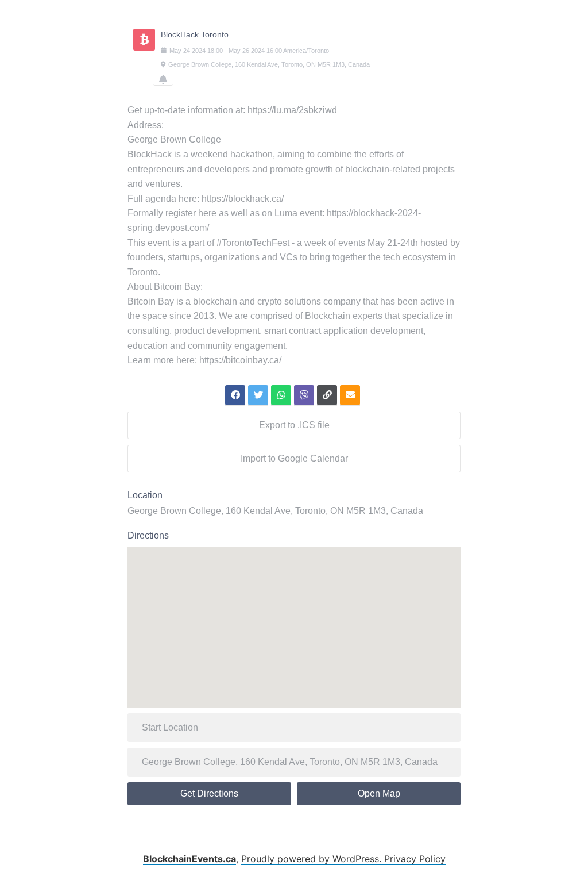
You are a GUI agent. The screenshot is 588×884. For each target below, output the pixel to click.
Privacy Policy (415, 858)
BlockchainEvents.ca (189, 858)
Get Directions (209, 793)
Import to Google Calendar (294, 458)
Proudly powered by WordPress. (312, 858)
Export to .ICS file (294, 425)
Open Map (379, 793)
